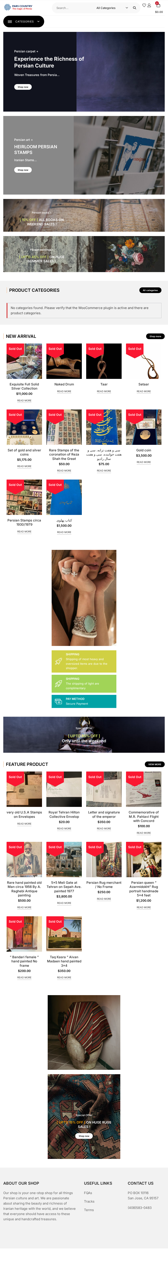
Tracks (89, 1201)
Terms (89, 1210)
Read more (24, 400)
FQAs (88, 1193)
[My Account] (149, 5)
